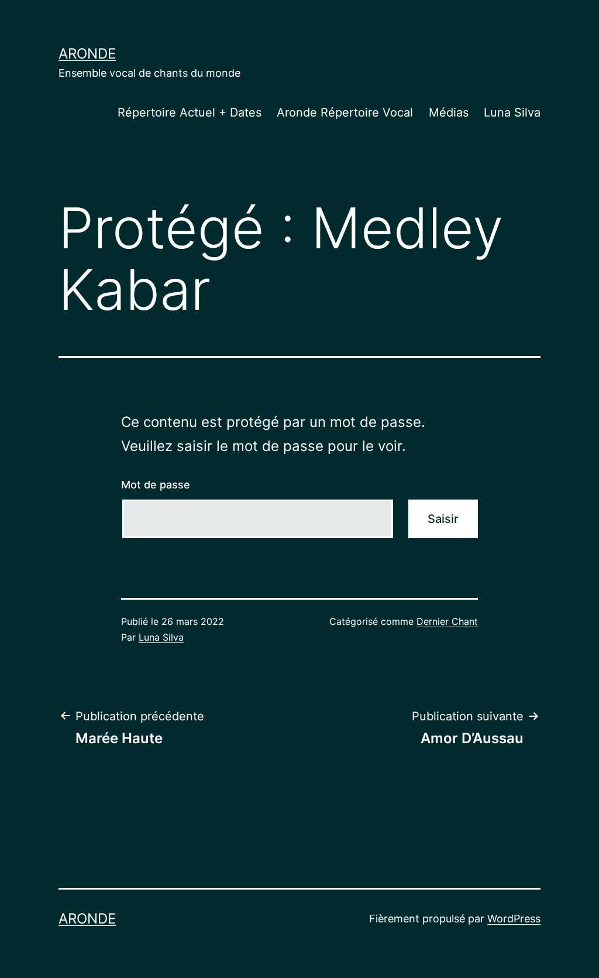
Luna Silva (512, 112)
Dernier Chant (447, 621)
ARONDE (87, 53)
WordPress (514, 918)
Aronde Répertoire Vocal (345, 112)
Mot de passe (155, 484)
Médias (449, 112)
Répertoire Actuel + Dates (189, 112)
